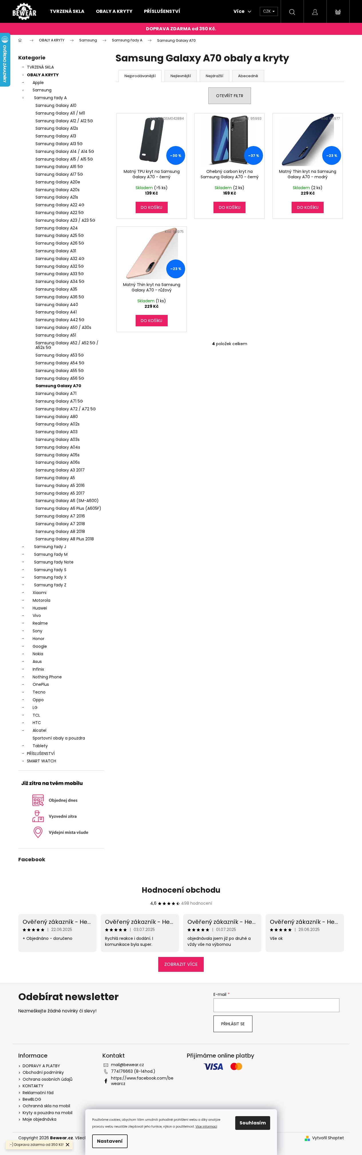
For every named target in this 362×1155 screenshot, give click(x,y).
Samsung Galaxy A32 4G (59, 258)
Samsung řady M (51, 554)
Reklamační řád (38, 1093)
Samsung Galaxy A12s (56, 128)
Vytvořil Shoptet (328, 1138)
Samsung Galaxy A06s (57, 462)
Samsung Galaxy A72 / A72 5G (65, 409)
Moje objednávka (39, 1119)
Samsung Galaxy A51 (55, 335)
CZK (267, 11)
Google (40, 646)
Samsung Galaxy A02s (57, 424)
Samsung (42, 90)
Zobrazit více (181, 964)
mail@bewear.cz (127, 1065)
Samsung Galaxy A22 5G (59, 212)
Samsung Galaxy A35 (56, 289)
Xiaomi (39, 593)
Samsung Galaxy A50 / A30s (63, 327)
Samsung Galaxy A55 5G (59, 370)
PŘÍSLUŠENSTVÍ (41, 753)
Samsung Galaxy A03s (57, 439)
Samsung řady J (50, 546)
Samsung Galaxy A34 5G (59, 281)
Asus (37, 661)
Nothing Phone (47, 677)
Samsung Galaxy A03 (56, 432)
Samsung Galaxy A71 (55, 393)
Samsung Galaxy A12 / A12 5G (64, 121)
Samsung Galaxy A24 (56, 228)
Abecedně (248, 76)
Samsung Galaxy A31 (55, 251)
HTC (37, 723)
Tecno (39, 692)
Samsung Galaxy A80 (56, 416)
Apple (38, 82)
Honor (38, 639)
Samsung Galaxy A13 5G (59, 144)
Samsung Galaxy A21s (56, 197)
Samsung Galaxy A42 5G (59, 320)
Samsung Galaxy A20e (57, 182)
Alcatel (39, 730)
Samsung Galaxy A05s (57, 455)
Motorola (41, 600)
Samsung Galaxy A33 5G (59, 274)
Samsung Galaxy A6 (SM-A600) (67, 500)
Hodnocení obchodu (181, 890)
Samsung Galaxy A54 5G (59, 363)
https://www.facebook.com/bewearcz (142, 1080)
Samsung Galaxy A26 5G (59, 243)
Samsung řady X (50, 577)
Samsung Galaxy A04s (57, 447)
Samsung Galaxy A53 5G (59, 355)
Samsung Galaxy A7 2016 (60, 516)
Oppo (38, 700)
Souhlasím (253, 1123)
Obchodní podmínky (43, 1072)
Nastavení (110, 1141)
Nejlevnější (181, 76)
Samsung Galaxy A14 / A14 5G (64, 151)
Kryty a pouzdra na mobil (47, 1113)
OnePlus (41, 684)
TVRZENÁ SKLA (40, 67)
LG (35, 707)
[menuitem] (67, 11)
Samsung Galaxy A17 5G (59, 174)
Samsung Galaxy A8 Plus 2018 (64, 539)
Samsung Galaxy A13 (55, 136)
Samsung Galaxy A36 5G (59, 297)
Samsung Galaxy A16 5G (59, 166)
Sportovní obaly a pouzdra (59, 738)
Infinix (38, 669)
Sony (37, 631)
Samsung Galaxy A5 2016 (60, 485)
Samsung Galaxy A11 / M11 (60, 113)
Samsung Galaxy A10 (55, 105)
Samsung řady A (50, 98)
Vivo (37, 615)
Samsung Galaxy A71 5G (59, 401)
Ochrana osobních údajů (47, 1079)
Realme (40, 623)
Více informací (206, 1126)
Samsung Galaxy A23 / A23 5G (65, 220)
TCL (36, 715)
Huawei (40, 608)
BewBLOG (32, 1099)
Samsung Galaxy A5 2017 (60, 493)
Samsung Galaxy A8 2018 (60, 531)
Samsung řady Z (50, 585)
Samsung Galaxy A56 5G (59, 378)
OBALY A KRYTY (43, 75)
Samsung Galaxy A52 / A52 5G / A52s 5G (66, 345)
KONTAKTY (33, 1086)
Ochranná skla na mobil (46, 1106)
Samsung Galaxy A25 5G (59, 235)
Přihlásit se (233, 1024)
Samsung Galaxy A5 (55, 478)
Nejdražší (214, 76)
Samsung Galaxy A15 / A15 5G (64, 159)
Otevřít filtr (229, 96)
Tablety (40, 746)
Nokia (38, 654)
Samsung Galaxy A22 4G (59, 205)
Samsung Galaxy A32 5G (59, 266)
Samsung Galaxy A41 (56, 312)
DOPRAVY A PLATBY (41, 1066)
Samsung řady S (50, 570)
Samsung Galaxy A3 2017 (60, 470)
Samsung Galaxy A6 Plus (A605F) (68, 508)
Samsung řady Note (54, 562)
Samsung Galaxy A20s (57, 190)
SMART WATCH (41, 761)
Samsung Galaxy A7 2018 (60, 524)
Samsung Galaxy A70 (58, 386)
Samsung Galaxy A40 (56, 304)
